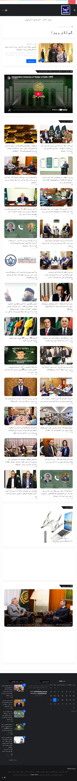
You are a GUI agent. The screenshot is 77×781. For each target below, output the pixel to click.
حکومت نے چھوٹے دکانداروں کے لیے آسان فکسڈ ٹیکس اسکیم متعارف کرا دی (21, 493)
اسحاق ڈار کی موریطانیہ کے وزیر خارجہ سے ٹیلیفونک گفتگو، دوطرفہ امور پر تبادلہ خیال (56, 493)
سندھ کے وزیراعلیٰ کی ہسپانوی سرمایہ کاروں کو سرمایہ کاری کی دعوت (57, 243)
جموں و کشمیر (45, 771)
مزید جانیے (38, 695)
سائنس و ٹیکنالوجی (57, 774)
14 (58, 696)
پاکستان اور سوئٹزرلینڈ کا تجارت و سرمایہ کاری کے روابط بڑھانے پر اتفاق (21, 179)
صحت (14, 771)
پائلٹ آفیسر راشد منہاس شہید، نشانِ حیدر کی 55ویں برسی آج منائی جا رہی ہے (21, 369)
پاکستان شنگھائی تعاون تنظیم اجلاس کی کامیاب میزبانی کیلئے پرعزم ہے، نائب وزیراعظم (22, 430)
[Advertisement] (38, 564)
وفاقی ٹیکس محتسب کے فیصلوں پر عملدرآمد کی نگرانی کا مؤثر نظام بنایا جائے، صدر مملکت (21, 461)
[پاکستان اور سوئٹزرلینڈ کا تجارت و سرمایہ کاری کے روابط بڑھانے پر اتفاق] (20, 165)
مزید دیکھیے (13, 759)
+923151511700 (42, 693)
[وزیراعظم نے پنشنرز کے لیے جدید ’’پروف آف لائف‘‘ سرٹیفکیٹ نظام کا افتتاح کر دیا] (56, 165)
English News (34, 774)
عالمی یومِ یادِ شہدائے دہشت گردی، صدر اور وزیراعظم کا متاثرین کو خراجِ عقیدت (21, 274)
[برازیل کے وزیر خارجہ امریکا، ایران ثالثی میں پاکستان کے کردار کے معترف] (20, 229)
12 (66, 696)
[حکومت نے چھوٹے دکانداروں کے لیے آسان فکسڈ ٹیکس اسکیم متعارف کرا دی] (20, 479)
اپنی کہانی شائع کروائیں (21, 774)
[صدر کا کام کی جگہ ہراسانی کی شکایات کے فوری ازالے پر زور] (56, 447)
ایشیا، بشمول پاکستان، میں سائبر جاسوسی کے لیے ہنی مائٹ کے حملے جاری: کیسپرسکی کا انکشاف (21, 148)
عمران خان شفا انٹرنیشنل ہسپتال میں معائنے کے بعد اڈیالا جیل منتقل (57, 306)
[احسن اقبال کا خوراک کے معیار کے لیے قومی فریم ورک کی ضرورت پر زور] (56, 387)
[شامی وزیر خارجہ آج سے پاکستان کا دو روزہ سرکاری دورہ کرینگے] (20, 387)
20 (62, 700)
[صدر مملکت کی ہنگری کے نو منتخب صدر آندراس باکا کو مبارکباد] (56, 326)
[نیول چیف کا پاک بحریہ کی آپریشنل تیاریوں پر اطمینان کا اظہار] (56, 416)
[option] (38, 608)
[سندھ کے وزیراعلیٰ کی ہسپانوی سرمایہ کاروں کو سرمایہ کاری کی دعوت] (56, 229)
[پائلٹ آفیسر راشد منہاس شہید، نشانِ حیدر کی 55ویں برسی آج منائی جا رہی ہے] (20, 355)
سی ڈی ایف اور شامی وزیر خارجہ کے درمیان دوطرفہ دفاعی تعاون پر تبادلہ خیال (57, 148)
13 (62, 696)
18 (70, 700)
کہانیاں (42, 774)
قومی (60, 771)
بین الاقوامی (54, 771)
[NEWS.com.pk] (65, 10)
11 (70, 696)
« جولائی (73, 711)
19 (66, 700)
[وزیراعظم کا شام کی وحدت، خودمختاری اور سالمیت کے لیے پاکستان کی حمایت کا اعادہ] (56, 260)
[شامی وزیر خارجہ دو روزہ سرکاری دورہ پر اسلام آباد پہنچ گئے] (56, 355)
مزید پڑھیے (31, 61)
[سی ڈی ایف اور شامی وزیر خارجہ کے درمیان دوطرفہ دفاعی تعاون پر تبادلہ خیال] (56, 134)
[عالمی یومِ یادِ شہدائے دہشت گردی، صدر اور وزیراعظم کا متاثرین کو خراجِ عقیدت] (20, 260)
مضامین (47, 774)
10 (73, 696)
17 (73, 700)
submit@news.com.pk (40, 691)
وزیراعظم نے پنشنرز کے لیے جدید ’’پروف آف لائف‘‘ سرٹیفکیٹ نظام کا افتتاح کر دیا (42, 2)
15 (54, 696)
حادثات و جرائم (29, 771)
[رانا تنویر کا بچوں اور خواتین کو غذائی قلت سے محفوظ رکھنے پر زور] (56, 197)
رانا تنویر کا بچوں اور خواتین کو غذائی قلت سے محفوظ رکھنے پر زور (43, 625)
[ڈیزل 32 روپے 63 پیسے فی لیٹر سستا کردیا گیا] (20, 326)
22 (54, 700)
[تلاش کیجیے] (75, 11)
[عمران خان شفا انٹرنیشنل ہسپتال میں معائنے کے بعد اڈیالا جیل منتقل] (56, 292)
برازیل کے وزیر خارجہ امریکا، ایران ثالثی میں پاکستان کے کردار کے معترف (22, 243)
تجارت (18, 771)
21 (58, 700)
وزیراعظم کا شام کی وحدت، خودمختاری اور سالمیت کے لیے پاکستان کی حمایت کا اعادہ (59, 274)
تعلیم (10, 771)
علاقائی (37, 771)
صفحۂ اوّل (69, 26)
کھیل (21, 771)
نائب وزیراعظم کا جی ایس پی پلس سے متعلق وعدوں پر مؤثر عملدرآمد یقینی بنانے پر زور (21, 211)
